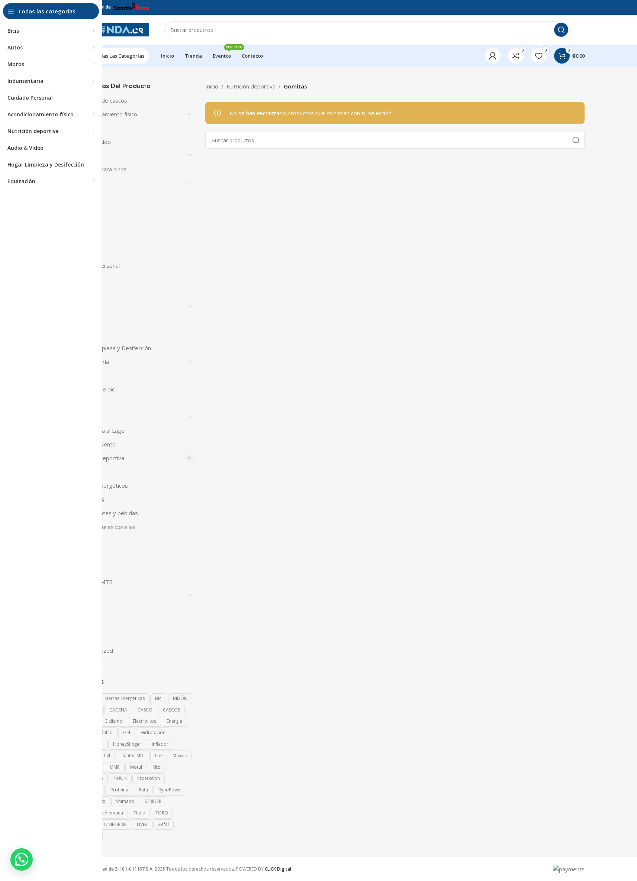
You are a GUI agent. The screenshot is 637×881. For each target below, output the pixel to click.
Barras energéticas (125, 698)
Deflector (87, 279)
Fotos (82, 334)
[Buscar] (561, 30)
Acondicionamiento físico (106, 114)
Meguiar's (87, 403)
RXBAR (84, 568)
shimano (125, 801)
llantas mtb (132, 755)
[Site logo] (112, 29)
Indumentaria (92, 361)
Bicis (81, 183)
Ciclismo (113, 721)
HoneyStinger (127, 744)
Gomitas (92, 499)
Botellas (85, 224)
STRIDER (153, 801)
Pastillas (91, 540)
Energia (174, 721)
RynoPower (170, 790)
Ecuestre (86, 293)
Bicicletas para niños (101, 169)
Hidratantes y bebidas (109, 513)
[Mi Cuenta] (492, 55)
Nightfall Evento (95, 444)
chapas (84, 238)
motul (136, 767)
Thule (139, 813)
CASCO (145, 710)
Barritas (91, 471)
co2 (79, 251)
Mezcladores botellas (108, 526)
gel (126, 732)
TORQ (161, 813)
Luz (158, 755)
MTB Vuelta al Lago (100, 430)
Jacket (82, 375)
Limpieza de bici (95, 389)
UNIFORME (115, 824)
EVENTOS (87, 320)
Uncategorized (94, 650)
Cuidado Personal (97, 265)
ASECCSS (86, 128)
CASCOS (171, 710)
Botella (84, 210)
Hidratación (153, 732)
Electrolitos (144, 721)
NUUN (120, 778)
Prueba (84, 554)
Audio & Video (93, 141)
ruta (143, 790)
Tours (82, 636)
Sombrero (88, 595)
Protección (148, 778)
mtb (156, 767)
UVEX (142, 824)
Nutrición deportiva (99, 458)
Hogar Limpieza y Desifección (113, 348)
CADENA (118, 710)
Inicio (211, 86)
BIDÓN (180, 698)
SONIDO (86, 609)
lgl (107, 755)
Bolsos (84, 196)
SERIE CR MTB (94, 581)
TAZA (82, 623)
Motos (83, 416)
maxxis (180, 755)
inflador (160, 744)
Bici (159, 698)
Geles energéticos (104, 485)
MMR (115, 767)
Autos (82, 155)
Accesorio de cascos (101, 100)
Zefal (163, 824)
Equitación (88, 306)
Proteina (119, 790)
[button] (21, 859)
